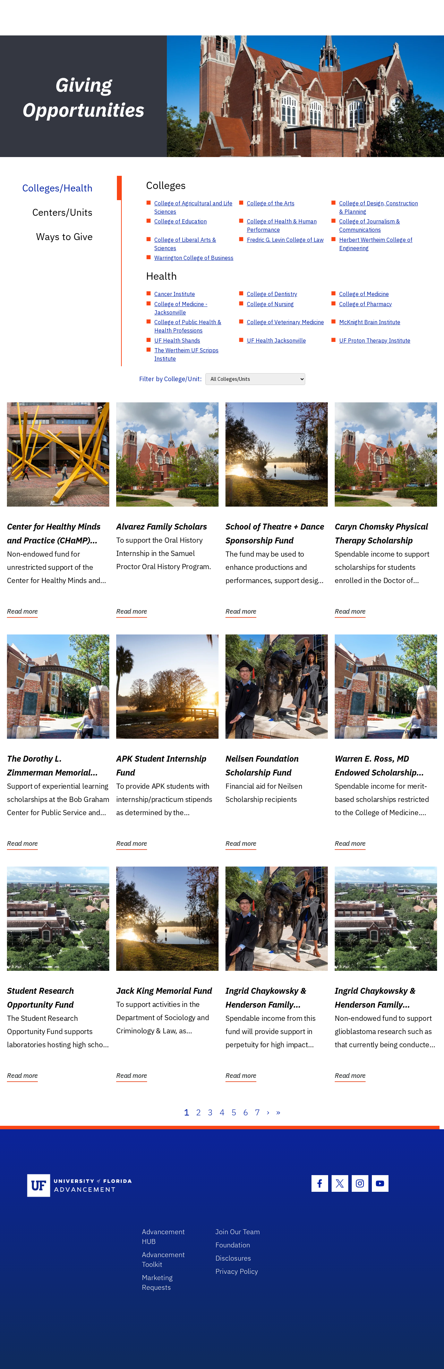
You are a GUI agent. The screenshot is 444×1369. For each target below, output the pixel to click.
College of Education (180, 221)
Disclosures (233, 1258)
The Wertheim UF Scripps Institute (186, 354)
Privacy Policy (236, 1271)
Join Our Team (237, 1231)
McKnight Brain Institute (369, 322)
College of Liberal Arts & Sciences (185, 244)
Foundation (232, 1244)
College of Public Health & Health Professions (187, 326)
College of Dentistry (272, 293)
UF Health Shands (177, 340)
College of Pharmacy (365, 304)
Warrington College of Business (193, 257)
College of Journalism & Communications (369, 225)
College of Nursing (270, 304)
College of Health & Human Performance (282, 225)
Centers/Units (62, 212)
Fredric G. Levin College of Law (285, 239)
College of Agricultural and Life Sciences (193, 207)
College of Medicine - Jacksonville (180, 308)
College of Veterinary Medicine (285, 322)
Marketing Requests (157, 1282)
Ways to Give (64, 236)
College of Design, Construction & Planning (378, 207)
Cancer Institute (174, 293)
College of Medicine (364, 293)
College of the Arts (270, 203)
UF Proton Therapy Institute (374, 340)
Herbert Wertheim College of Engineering (375, 244)
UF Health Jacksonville (276, 340)
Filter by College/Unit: (170, 379)
